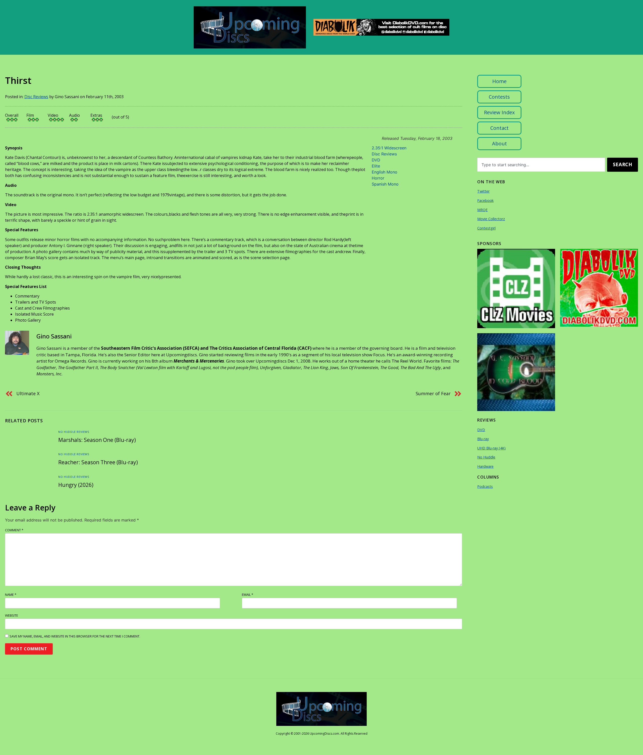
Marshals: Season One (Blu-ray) (97, 439)
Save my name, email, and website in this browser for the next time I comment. (75, 636)
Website (11, 615)
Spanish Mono (385, 184)
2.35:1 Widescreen (389, 147)
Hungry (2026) (75, 484)
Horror (378, 178)
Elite (376, 165)
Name (10, 594)
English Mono (384, 172)
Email (247, 594)
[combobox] (541, 165)
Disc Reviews (36, 96)
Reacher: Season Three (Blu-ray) (98, 462)
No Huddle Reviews (73, 432)
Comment (14, 530)
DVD (376, 159)
